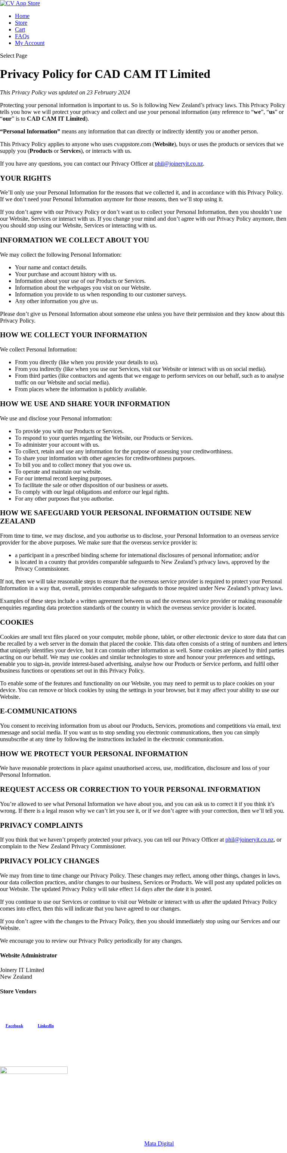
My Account (29, 43)
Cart (20, 29)
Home (22, 16)
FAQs (22, 36)
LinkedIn (46, 1025)
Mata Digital (159, 1143)
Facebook (14, 1025)
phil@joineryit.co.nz (179, 163)
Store (21, 22)
